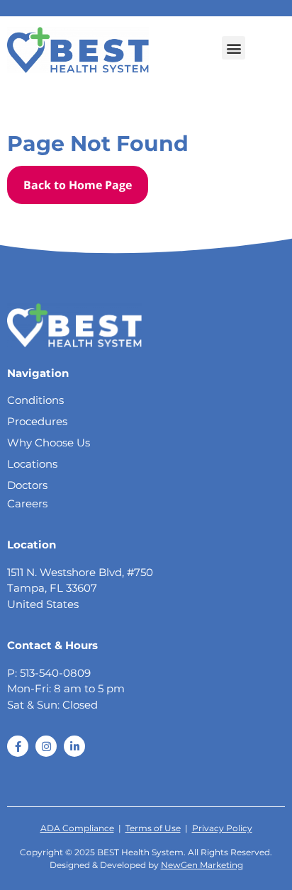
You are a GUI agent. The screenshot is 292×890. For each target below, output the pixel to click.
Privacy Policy (222, 828)
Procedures (37, 421)
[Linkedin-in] (74, 746)
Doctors (27, 485)
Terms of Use (153, 828)
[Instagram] (46, 746)
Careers (27, 503)
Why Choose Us (48, 442)
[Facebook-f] (17, 746)
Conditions (35, 400)
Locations (32, 464)
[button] (233, 48)
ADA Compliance (77, 828)
